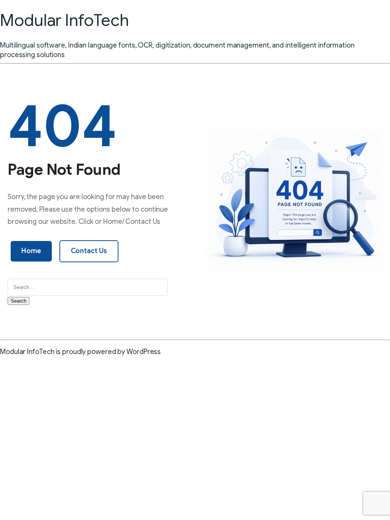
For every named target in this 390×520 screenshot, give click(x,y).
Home (31, 251)
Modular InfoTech (64, 20)
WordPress (143, 352)
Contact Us (89, 251)
